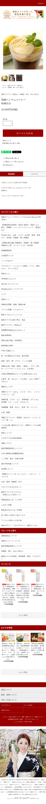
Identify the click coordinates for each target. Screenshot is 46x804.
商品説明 (11, 174)
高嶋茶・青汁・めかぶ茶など (16, 87)
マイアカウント (6, 705)
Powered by (10, 798)
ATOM (30, 721)
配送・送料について (27, 716)
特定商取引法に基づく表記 (11, 143)
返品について (6, 140)
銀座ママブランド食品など (15, 85)
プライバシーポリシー (31, 719)
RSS (26, 721)
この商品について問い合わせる (13, 161)
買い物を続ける (8, 165)
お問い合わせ (5, 710)
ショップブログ (18, 721)
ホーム (4, 85)
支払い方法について (14, 716)
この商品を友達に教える (11, 158)
